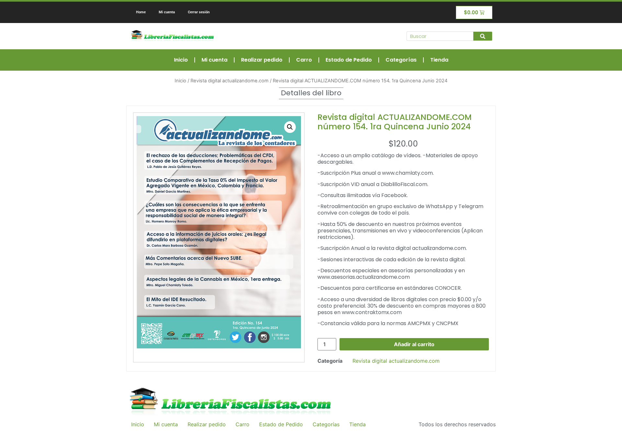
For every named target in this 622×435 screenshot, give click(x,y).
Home (141, 12)
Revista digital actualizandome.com (229, 81)
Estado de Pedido (349, 60)
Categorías (401, 60)
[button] (290, 127)
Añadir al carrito (414, 344)
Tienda (439, 60)
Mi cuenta (167, 12)
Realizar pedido (261, 60)
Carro (304, 60)
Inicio (181, 60)
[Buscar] (482, 36)
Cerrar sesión (199, 12)
